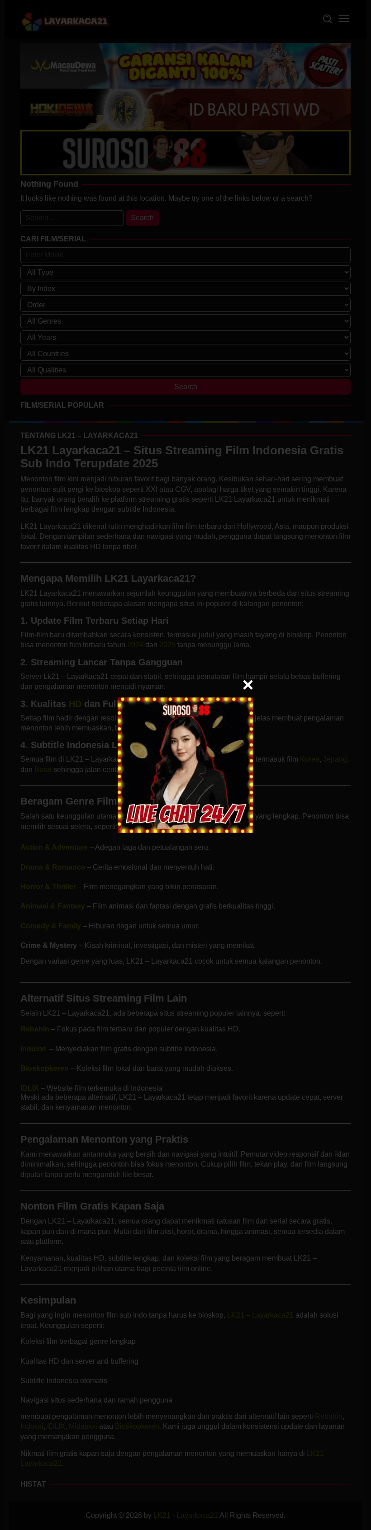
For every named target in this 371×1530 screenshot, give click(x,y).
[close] (248, 684)
